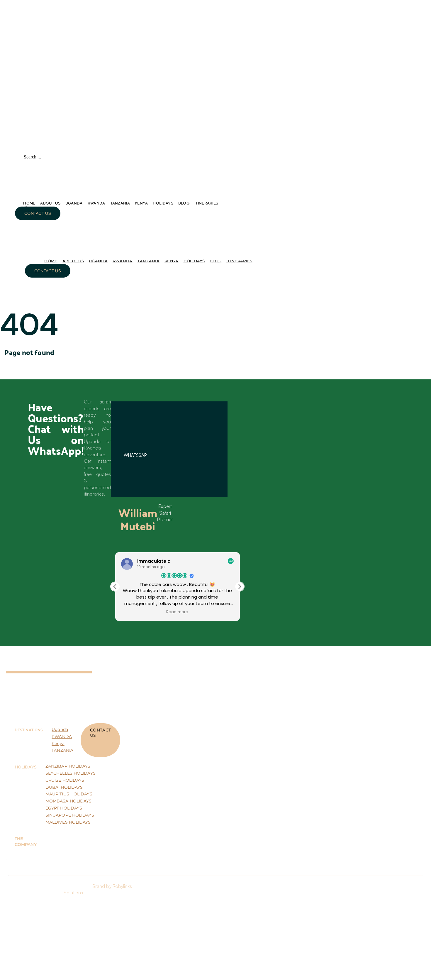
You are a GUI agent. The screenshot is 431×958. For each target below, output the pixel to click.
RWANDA (62, 736)
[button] (239, 586)
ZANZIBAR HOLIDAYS (68, 766)
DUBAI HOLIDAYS (64, 787)
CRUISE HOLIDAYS (64, 780)
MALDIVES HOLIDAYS (68, 822)
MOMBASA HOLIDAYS (68, 801)
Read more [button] (178, 612)
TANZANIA (62, 750)
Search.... (32, 156)
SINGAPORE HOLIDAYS (69, 815)
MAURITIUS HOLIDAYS (68, 794)
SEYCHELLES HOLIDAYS (70, 773)
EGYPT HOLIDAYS (63, 808)
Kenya (58, 743)
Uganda (60, 729)
